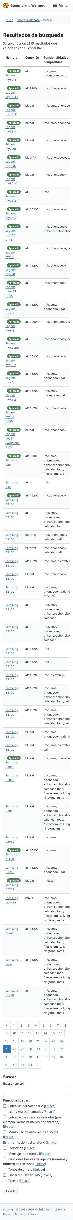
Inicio (9, 20)
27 (22, 1049)
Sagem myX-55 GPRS (10, 291)
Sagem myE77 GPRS (10, 235)
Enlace (50, 1106)
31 (53, 1049)
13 (37, 1033)
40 (61, 1057)
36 (30, 1057)
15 (53, 1033)
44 (30, 1065)
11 (22, 1033)
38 (45, 1057)
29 (38, 1049)
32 (61, 1049)
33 (7, 1057)
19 (22, 1041)
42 (14, 1065)
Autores (33, 1214)
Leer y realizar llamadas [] (31, 1111)
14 (45, 1033)
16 (60, 1033)
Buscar (10, 1190)
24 (61, 1041)
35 (22, 1057)
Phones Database (28, 20)
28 (30, 1049)
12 (30, 1033)
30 (45, 1049)
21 (38, 1041)
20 (30, 1041)
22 (45, 1041)
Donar (7, 1214)
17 (7, 1041)
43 (22, 1065)
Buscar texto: (13, 1083)
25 (7, 1049)
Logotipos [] (21, 1148)
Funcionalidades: (16, 1100)
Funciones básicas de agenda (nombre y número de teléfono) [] (35, 1161)
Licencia (60, 1209)
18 (14, 1041)
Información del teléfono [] (32, 1142)
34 (14, 1057)
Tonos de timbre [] (26, 1169)
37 (38, 1057)
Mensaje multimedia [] (29, 1154)
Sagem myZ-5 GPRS (10, 416)
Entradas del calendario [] (31, 1106)
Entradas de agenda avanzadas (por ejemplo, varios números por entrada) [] (32, 1122)
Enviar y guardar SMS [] (30, 1175)
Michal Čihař (43, 1209)
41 (7, 1065)
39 (53, 1057)
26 (14, 1049)
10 (14, 1033)
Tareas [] (19, 1181)
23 (53, 1041)
